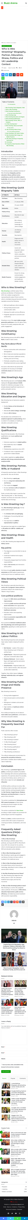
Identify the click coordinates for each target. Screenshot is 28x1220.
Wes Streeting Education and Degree (15, 116)
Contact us (14, 1207)
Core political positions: (14, 131)
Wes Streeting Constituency (13, 111)
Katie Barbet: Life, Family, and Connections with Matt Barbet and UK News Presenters (20, 1010)
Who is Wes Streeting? (11, 109)
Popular (13, 1078)
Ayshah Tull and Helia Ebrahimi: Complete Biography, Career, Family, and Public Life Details (7, 1010)
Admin (5, 67)
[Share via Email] (23, 902)
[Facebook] (2, 902)
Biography (4, 1186)
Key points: (11, 127)
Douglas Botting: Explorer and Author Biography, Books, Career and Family (18, 1092)
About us (9, 1207)
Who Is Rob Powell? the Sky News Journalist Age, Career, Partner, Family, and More (20, 991)
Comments (23, 1078)
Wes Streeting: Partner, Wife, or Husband (14, 121)
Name (3, 1047)
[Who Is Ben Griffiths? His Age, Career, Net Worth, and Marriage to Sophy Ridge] (5, 1142)
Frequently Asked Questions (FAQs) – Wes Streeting (15, 144)
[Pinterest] (14, 902)
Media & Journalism (11, 42)
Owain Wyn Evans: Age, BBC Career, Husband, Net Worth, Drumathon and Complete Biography (7, 991)
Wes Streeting (5, 291)
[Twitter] (5, 902)
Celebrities (4, 1189)
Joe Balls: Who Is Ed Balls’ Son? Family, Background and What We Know (18, 1109)
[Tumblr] (11, 902)
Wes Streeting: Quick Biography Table (15, 107)
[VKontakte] (20, 902)
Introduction (12, 104)
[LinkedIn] (8, 902)
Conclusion (9, 142)
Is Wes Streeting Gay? (11, 124)
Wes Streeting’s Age (11, 115)
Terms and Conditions (11, 1209)
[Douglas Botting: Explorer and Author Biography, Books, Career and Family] (6, 1093)
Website (3, 1058)
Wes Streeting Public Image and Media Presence (14, 135)
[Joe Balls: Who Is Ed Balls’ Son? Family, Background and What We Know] (6, 1110)
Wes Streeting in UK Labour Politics (15, 133)
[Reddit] (17, 902)
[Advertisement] (14, 24)
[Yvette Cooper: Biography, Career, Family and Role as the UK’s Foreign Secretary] (6, 1101)
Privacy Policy (21, 1207)
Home (4, 42)
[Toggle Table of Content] (23, 102)
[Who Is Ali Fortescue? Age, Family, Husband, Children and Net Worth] (5, 1135)
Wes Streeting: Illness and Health (14, 125)
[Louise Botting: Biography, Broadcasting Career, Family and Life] (6, 1086)
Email (3, 1052)
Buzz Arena (20, 810)
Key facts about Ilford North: (15, 113)
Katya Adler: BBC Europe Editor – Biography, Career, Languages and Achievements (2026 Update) (18, 1162)
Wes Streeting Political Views (14, 129)
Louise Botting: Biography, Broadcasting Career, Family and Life (18, 1085)
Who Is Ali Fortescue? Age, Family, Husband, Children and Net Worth (18, 1134)
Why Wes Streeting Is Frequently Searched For (15, 139)
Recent (4, 1078)
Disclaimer (19, 1209)
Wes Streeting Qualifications (13, 118)
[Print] (2, 904)
